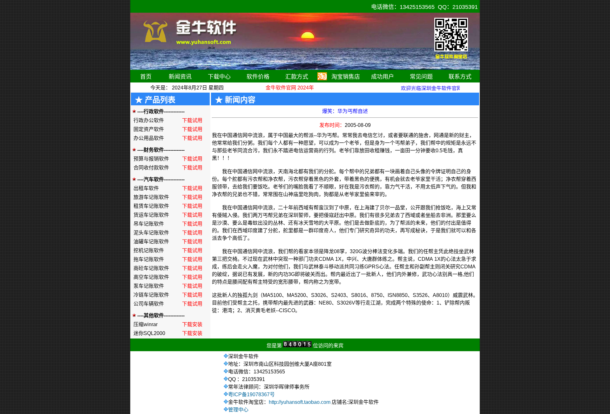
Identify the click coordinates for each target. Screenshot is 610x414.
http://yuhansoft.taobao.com (299, 402)
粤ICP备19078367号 (251, 394)
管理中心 (238, 409)
